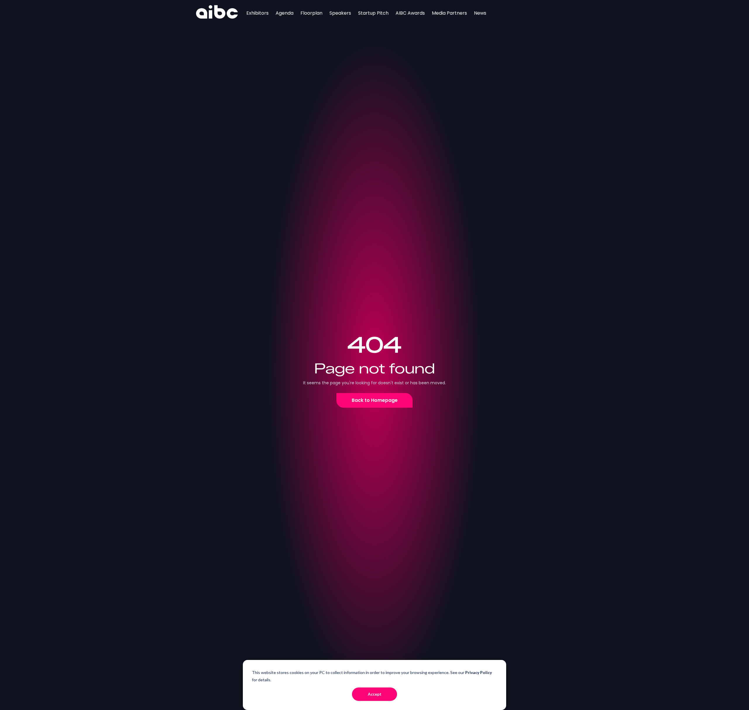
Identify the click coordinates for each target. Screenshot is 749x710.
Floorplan (311, 13)
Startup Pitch (373, 13)
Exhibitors (257, 13)
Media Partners (449, 13)
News (480, 13)
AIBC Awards (410, 13)
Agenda (284, 13)
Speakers (340, 13)
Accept (375, 694)
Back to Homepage (375, 400)
